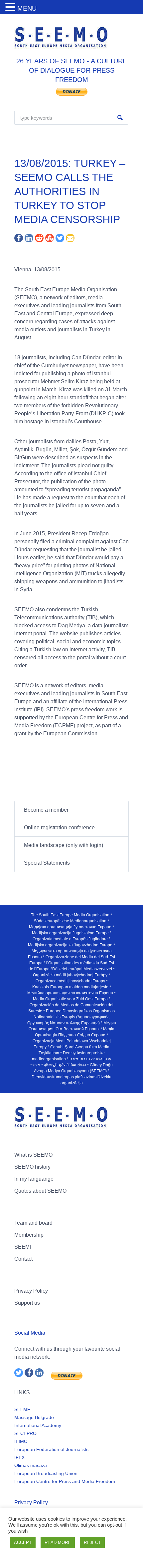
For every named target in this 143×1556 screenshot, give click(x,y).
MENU (27, 8)
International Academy (37, 1425)
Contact (23, 1259)
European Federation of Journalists (51, 1449)
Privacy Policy (31, 1291)
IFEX (19, 1457)
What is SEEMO (33, 1155)
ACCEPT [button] (23, 1542)
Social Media (29, 1333)
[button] (11, 7)
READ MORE (58, 1542)
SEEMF (23, 1247)
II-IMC (20, 1441)
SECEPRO (25, 1433)
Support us (27, 1303)
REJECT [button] (92, 1542)
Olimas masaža (30, 1465)
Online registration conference (59, 827)
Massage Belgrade (34, 1417)
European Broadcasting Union (45, 1473)
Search (120, 117)
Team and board (33, 1223)
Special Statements (47, 863)
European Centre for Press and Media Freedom (64, 1481)
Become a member (46, 810)
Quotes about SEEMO (40, 1191)
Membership (29, 1235)
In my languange (34, 1179)
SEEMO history (32, 1167)
